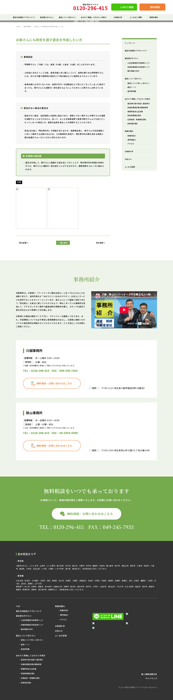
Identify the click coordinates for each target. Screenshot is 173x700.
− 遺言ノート (24, 644)
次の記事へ (100, 243)
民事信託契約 (132, 123)
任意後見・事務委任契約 (136, 119)
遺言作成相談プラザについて (136, 50)
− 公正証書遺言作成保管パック (31, 620)
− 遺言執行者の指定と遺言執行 (31, 659)
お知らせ (128, 159)
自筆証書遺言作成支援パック (138, 67)
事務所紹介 (131, 136)
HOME (18, 26)
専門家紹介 (131, 140)
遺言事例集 (27, 26)
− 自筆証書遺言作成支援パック (31, 625)
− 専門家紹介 (64, 615)
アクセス (130, 144)
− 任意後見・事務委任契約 (29, 678)
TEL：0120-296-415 (36, 370)
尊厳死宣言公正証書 (135, 111)
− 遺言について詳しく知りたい (31, 640)
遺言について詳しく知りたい (138, 83)
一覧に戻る (63, 242)
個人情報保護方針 (149, 674)
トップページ (130, 43)
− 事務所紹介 (64, 610)
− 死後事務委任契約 (27, 673)
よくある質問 (130, 167)
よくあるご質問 (136, 17)
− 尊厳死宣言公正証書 (27, 669)
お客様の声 (118, 17)
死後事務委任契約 (134, 115)
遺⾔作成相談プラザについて (24, 17)
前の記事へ (23, 243)
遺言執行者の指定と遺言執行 (138, 103)
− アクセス (63, 619)
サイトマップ (151, 678)
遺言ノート (131, 87)
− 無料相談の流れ (26, 629)
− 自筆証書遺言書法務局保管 (30, 664)
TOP (18, 606)
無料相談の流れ (133, 71)
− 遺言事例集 (24, 649)
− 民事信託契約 (25, 682)
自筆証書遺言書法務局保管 (137, 107)
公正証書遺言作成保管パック (138, 63)
